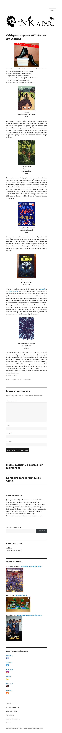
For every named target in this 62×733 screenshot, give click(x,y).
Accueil (8, 703)
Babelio (8, 676)
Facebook (9, 655)
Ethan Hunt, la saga (29, 615)
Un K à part (9, 728)
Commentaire (11, 401)
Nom (8, 425)
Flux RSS (9, 691)
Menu (52, 10)
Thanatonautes (13, 291)
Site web (9, 441)
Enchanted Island (21, 595)
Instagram (9, 670)
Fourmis (42, 289)
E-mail (9, 433)
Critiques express (26, 379)
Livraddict (9, 684)
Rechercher (41, 531)
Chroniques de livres (12, 707)
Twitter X (9, 662)
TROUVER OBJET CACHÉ (14, 527)
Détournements (11, 711)
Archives (9, 548)
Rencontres (10, 715)
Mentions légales (17, 728)
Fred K (8, 723)
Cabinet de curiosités (13, 719)
